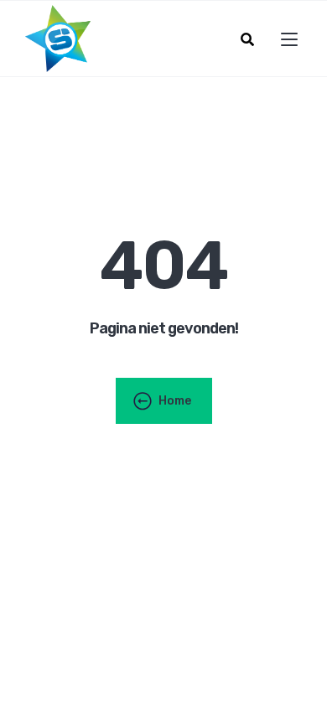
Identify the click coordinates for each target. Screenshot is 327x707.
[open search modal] (247, 39)
